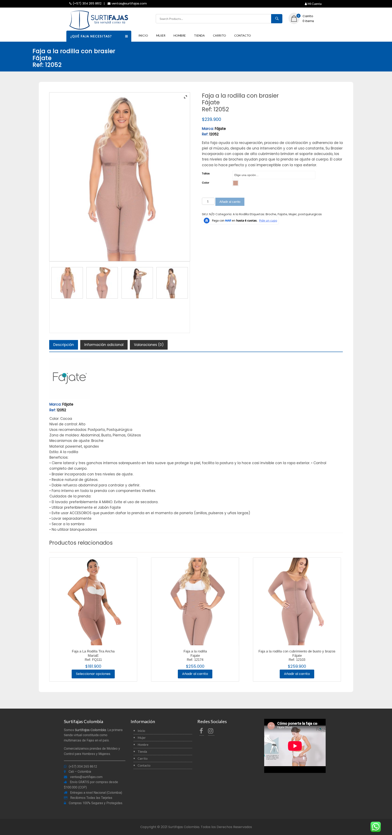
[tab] (63, 345)
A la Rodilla (241, 214)
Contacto (242, 35)
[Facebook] (201, 732)
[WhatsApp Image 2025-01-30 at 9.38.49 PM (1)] (67, 283)
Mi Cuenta (314, 4)
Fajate (282, 214)
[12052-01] (137, 283)
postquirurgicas (310, 214)
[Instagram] (211, 732)
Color (205, 182)
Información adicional (104, 344)
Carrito (219, 35)
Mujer (160, 35)
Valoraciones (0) (149, 344)
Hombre (180, 35)
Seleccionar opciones (93, 673)
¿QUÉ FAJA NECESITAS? (91, 36)
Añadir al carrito (229, 201)
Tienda (199, 35)
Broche (271, 214)
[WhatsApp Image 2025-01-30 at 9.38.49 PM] (102, 283)
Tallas (206, 173)
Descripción (63, 344)
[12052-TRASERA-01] (172, 283)
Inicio (143, 35)
